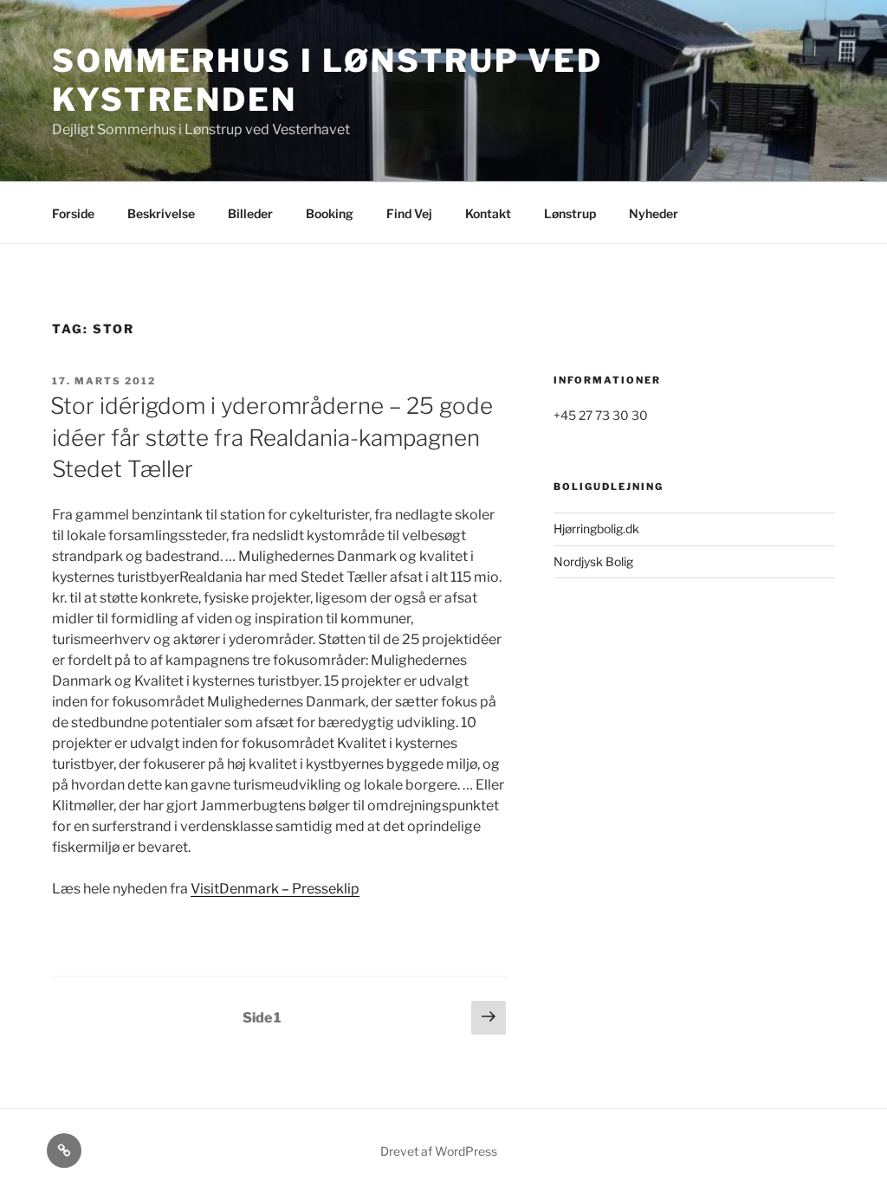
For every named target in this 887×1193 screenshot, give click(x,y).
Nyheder (653, 213)
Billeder (250, 213)
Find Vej (409, 213)
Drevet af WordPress (438, 1151)
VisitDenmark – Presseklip (275, 888)
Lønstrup (570, 213)
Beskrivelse (161, 213)
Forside (73, 213)
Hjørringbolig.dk (596, 528)
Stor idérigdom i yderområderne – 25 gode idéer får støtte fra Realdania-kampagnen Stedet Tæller (271, 437)
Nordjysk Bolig (593, 561)
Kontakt (488, 213)
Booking (329, 213)
